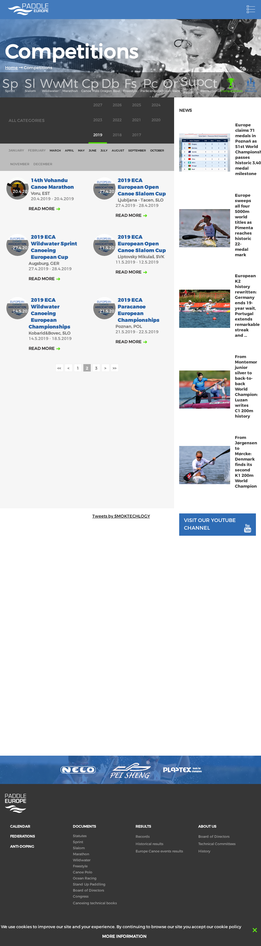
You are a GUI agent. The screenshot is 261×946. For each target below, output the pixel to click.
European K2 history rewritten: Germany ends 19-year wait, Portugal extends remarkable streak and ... (247, 305)
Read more (42, 208)
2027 (97, 105)
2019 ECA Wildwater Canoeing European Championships (49, 313)
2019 (97, 135)
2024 (156, 105)
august (118, 150)
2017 (136, 135)
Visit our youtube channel (210, 524)
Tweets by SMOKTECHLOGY (121, 516)
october (157, 150)
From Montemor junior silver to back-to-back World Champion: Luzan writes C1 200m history (246, 386)
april (69, 150)
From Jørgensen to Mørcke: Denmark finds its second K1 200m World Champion (246, 462)
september (137, 150)
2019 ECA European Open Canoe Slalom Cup (142, 187)
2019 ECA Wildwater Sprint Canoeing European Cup (54, 247)
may (81, 150)
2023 (97, 120)
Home (11, 67)
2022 (117, 120)
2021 (136, 120)
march (55, 150)
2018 (117, 135)
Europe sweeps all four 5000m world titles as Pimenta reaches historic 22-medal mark (244, 225)
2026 (117, 105)
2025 (136, 105)
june (92, 150)
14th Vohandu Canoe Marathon (52, 184)
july (104, 150)
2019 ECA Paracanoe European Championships (138, 310)
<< (59, 368)
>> (114, 368)
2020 (156, 120)
